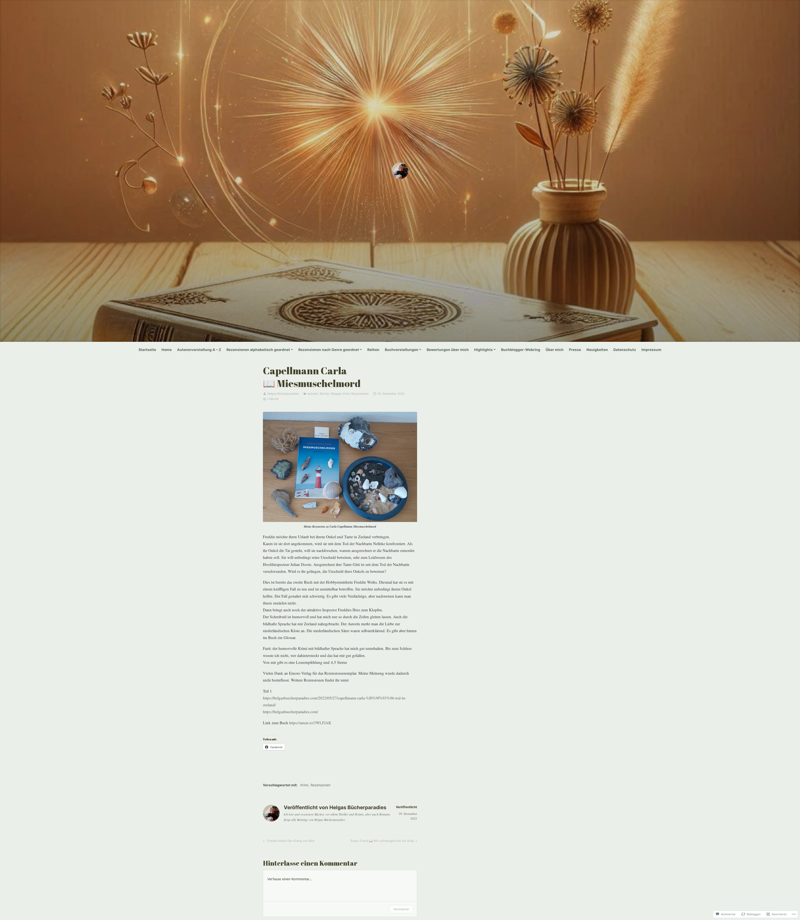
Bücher (324, 393)
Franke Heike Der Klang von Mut (288, 841)
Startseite (147, 350)
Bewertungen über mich (448, 350)
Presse (575, 350)
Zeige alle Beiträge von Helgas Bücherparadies (314, 820)
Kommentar (401, 909)
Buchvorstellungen (401, 350)
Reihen (373, 350)
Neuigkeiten (597, 350)
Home (166, 350)
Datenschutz (624, 350)
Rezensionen (360, 393)
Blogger (336, 393)
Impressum (651, 350)
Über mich (555, 350)
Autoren (313, 393)
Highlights (483, 350)
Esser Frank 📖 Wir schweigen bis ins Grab (382, 841)
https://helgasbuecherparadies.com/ (290, 711)
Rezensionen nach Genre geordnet (328, 350)
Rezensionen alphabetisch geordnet (258, 350)
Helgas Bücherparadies (283, 393)
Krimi (346, 393)
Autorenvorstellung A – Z (199, 350)
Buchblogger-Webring (520, 350)
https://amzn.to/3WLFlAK (310, 722)
